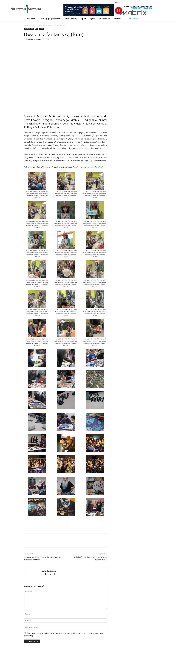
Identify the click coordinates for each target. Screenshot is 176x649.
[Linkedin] (48, 48)
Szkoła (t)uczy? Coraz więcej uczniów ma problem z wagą (90, 558)
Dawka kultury (40, 25)
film (36, 28)
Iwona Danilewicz (34, 39)
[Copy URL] (32, 48)
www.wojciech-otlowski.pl (91, 167)
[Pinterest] (54, 48)
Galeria (41, 28)
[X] (37, 48)
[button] (132, 19)
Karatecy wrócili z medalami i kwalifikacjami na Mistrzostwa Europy (42, 558)
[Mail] (51, 574)
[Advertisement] (66, 525)
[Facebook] (26, 48)
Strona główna (29, 25)
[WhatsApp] (43, 48)
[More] (59, 48)
